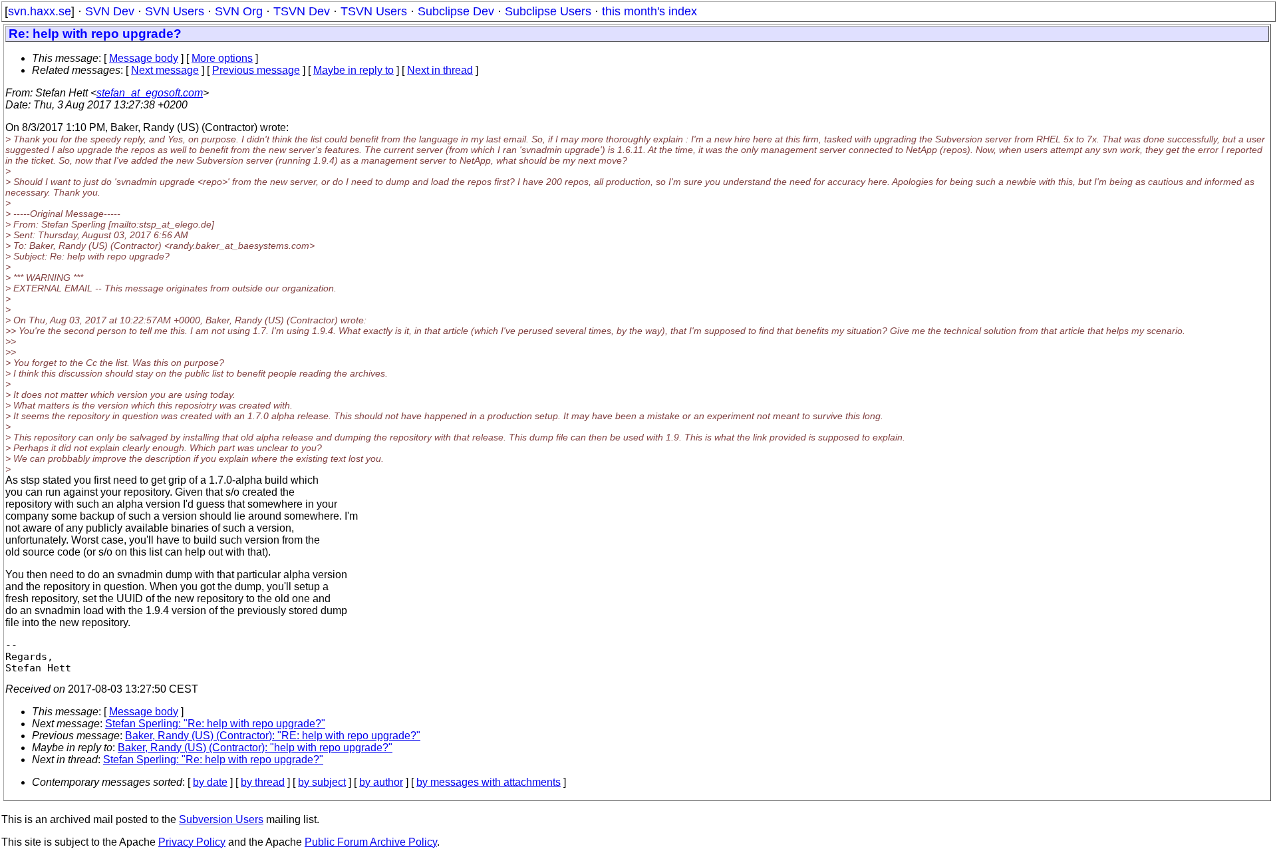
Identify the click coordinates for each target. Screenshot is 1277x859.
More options (222, 58)
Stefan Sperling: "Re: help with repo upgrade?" (215, 723)
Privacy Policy (191, 842)
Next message (165, 70)
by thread (263, 782)
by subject (322, 782)
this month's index (649, 11)
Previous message (256, 70)
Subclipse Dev (456, 11)
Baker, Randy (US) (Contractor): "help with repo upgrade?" (255, 747)
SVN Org (239, 11)
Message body (143, 58)
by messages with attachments (488, 782)
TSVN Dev (301, 11)
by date (210, 782)
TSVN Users (374, 11)
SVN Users (174, 11)
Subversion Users (221, 819)
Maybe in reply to (353, 70)
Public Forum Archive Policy (371, 842)
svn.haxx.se (39, 11)
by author (381, 782)
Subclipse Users (548, 11)
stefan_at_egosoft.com (149, 92)
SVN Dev (109, 11)
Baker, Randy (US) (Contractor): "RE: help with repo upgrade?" (272, 735)
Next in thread (440, 70)
